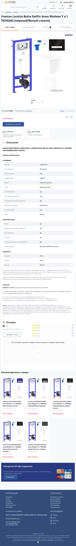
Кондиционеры (54, 505)
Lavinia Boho (28, 111)
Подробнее (10, 477)
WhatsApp (56, 520)
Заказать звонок (68, 2)
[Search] (37, 7)
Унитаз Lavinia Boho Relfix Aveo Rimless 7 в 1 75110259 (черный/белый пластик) (37, 404)
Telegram (55, 515)
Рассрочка (9, 497)
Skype (54, 523)
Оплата (10, 132)
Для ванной (7, 12)
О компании (9, 503)
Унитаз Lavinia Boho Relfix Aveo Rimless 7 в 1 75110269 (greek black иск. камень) (37, 447)
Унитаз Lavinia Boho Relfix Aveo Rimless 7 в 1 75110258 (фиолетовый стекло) (12, 404)
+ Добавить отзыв (12, 334)
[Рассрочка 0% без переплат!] (64, 474)
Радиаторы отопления (56, 497)
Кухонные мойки (55, 507)
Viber (54, 517)
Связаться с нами (11, 505)
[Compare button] (71, 117)
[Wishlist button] (67, 117)
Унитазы (15, 12)
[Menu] (2, 2)
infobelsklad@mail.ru (13, 518)
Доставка (36, 132)
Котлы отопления (55, 503)
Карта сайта (9, 507)
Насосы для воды (55, 499)
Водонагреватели (55, 501)
